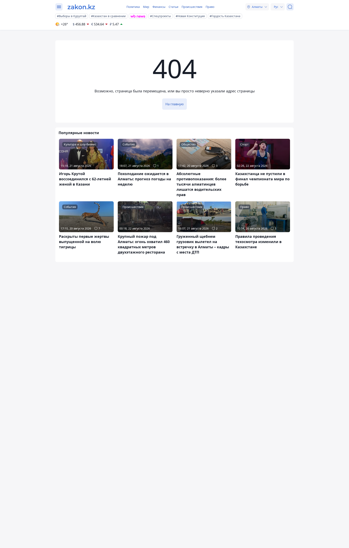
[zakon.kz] (81, 6)
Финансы (158, 7)
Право (210, 7)
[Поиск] (290, 6)
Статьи (173, 7)
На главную (174, 104)
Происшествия (192, 7)
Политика (133, 7)
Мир (146, 7)
